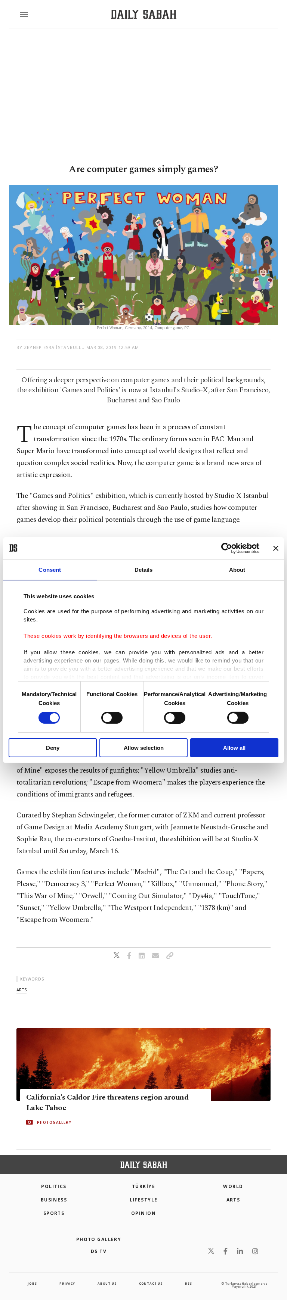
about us (107, 1283)
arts (21, 989)
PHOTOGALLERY (54, 1122)
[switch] (112, 718)
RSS (188, 1283)
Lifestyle (144, 1200)
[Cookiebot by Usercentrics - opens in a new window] (226, 548)
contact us (151, 1283)
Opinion (143, 1213)
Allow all (234, 748)
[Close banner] (275, 548)
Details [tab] (144, 569)
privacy (67, 1283)
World (233, 1186)
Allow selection (144, 748)
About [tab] (237, 569)
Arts (233, 1200)
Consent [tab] (49, 569)
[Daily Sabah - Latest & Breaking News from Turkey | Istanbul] (143, 14)
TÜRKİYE (143, 1186)
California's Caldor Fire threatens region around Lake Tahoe (107, 1102)
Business (54, 1200)
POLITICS (54, 1186)
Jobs (32, 1283)
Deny (52, 748)
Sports (54, 1213)
